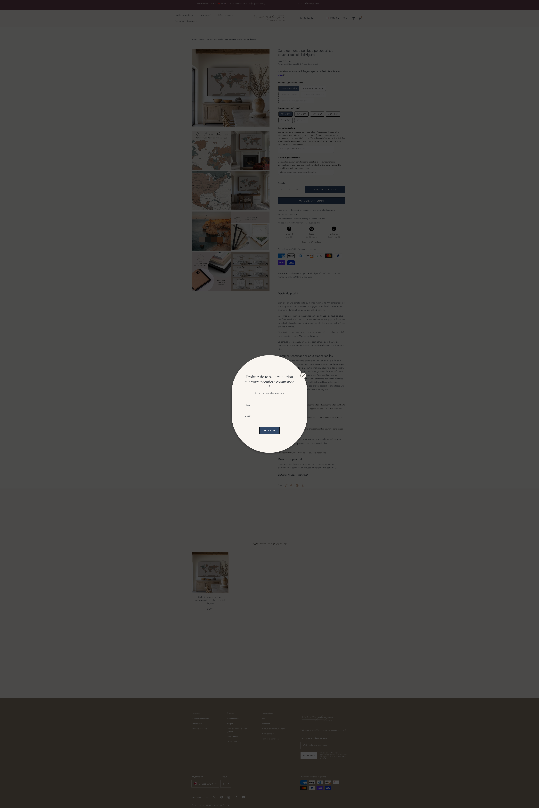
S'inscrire (269, 430)
